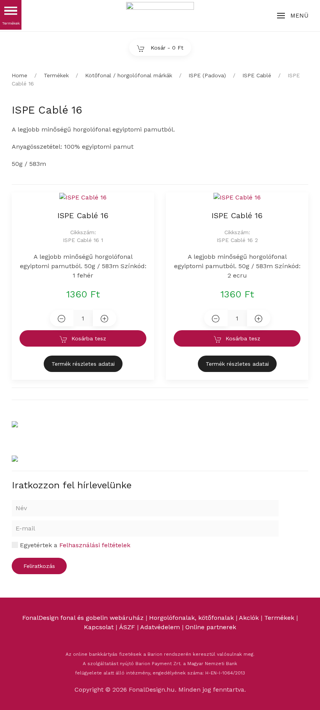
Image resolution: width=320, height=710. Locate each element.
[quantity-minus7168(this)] (61, 318)
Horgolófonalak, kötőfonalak (191, 617)
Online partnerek (210, 627)
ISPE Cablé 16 (82, 215)
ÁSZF (127, 627)
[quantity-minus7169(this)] (216, 318)
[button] (292, 15)
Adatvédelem (161, 627)
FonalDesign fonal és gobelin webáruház (83, 617)
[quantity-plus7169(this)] (258, 318)
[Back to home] (160, 15)
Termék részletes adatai (83, 364)
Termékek (279, 617)
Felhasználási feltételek (94, 545)
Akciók (249, 617)
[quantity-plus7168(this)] (104, 318)
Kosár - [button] (166, 47)
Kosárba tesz (88, 338)
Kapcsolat (99, 627)
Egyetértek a (74, 545)
